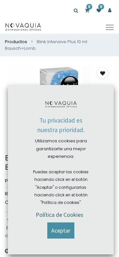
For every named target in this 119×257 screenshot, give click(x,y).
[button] (102, 73)
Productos (16, 42)
